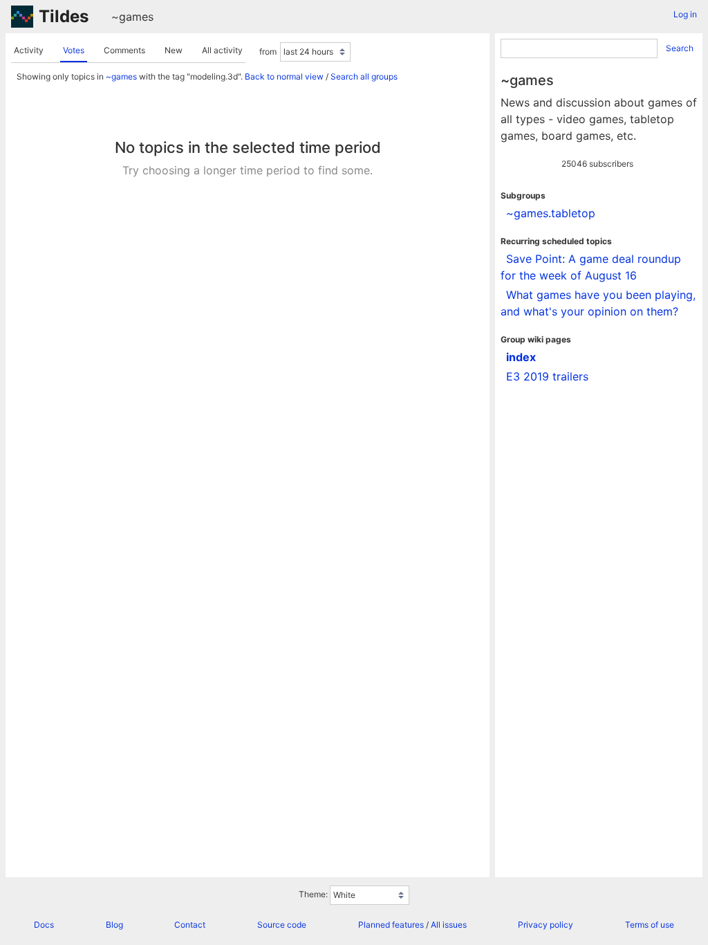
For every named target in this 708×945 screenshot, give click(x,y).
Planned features (391, 924)
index (521, 357)
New (174, 50)
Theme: (313, 894)
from (268, 51)
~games (132, 17)
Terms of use (649, 924)
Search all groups (364, 76)
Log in (685, 14)
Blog (114, 924)
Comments (124, 50)
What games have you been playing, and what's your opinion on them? (598, 303)
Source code (281, 924)
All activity (222, 50)
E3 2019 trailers (547, 376)
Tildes (63, 16)
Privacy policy (545, 924)
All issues (449, 924)
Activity (29, 50)
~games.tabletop (550, 213)
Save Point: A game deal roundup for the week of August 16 (591, 267)
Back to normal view (284, 76)
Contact (189, 924)
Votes (73, 50)
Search (679, 48)
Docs (44, 924)
